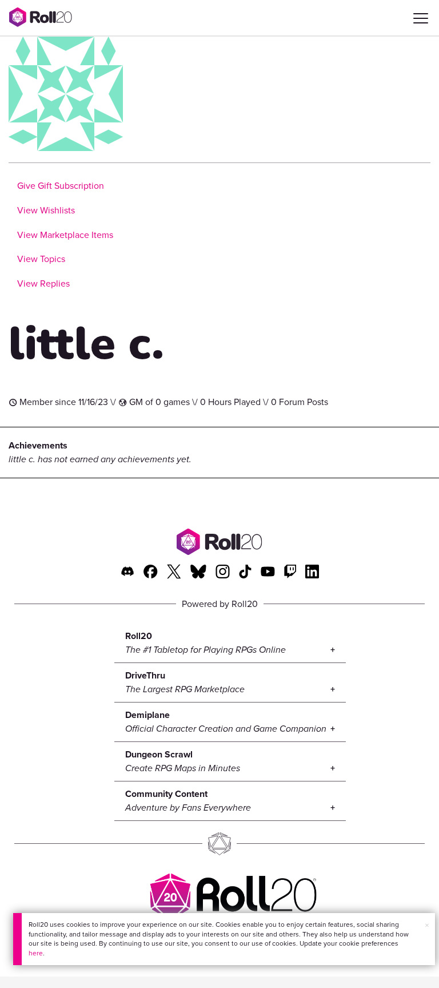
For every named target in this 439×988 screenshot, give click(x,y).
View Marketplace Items (65, 234)
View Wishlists (46, 210)
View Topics (41, 258)
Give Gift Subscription (60, 185)
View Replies (43, 283)
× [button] (427, 925)
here (36, 953)
